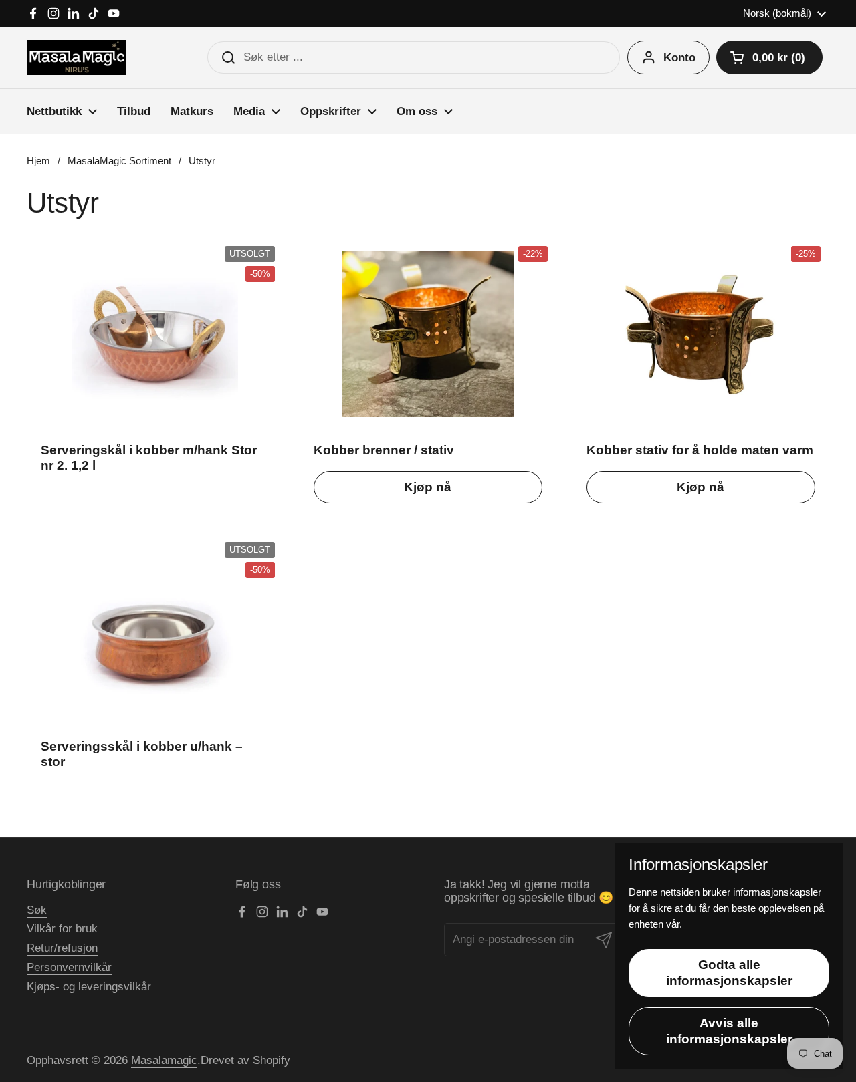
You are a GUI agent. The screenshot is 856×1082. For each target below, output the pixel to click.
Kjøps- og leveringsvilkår (89, 986)
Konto (679, 57)
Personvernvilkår (69, 967)
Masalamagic (164, 1060)
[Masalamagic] (76, 57)
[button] (769, 57)
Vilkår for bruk (62, 928)
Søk (37, 910)
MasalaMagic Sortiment (119, 161)
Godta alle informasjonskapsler (729, 973)
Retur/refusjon (62, 948)
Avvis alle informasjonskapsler (729, 1031)
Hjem (38, 161)
